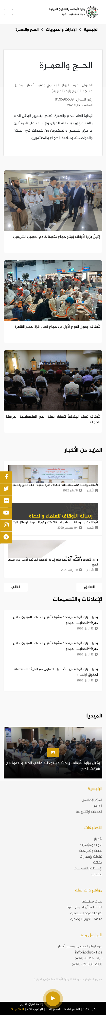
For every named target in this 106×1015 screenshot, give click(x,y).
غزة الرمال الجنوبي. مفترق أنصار (80, 946)
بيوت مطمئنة (92, 901)
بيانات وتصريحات (90, 851)
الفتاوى (97, 806)
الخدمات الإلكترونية (89, 812)
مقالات (97, 863)
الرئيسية (91, 29)
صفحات (96, 874)
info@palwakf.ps (88, 952)
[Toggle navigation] (8, 12)
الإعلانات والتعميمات (88, 868)
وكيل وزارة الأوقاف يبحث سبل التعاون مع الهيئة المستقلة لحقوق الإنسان (56, 672)
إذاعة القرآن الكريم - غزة (84, 907)
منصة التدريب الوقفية (86, 919)
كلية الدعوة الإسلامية (86, 913)
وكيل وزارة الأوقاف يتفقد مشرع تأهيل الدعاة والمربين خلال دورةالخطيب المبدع (55, 620)
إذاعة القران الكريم (31, 1004)
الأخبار (98, 839)
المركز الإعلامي (92, 800)
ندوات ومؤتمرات (91, 845)
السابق (89, 587)
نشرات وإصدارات (91, 857)
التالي (15, 587)
